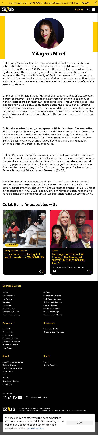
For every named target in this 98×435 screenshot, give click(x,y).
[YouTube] (20, 397)
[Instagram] (5, 397)
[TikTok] (10, 397)
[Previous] (2, 3)
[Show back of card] (41, 272)
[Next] (95, 3)
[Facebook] (15, 397)
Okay (80, 423)
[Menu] (93, 9)
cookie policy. (35, 428)
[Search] (88, 9)
